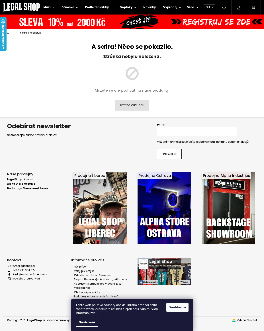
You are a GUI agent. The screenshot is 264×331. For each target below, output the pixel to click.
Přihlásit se (169, 154)
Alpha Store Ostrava (21, 183)
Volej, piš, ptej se (84, 271)
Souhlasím (177, 307)
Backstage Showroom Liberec (28, 188)
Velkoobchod (82, 288)
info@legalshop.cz (24, 266)
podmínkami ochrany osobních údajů (223, 142)
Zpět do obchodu (132, 105)
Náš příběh (80, 266)
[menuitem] (49, 7)
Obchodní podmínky (87, 292)
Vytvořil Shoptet (247, 320)
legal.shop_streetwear (27, 278)
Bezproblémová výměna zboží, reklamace (100, 279)
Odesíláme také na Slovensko (93, 275)
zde (92, 313)
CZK (208, 7)
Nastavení (87, 322)
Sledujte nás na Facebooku (30, 274)
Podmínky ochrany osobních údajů (96, 296)
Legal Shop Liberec (20, 179)
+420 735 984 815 (24, 270)
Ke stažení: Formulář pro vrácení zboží (98, 283)
